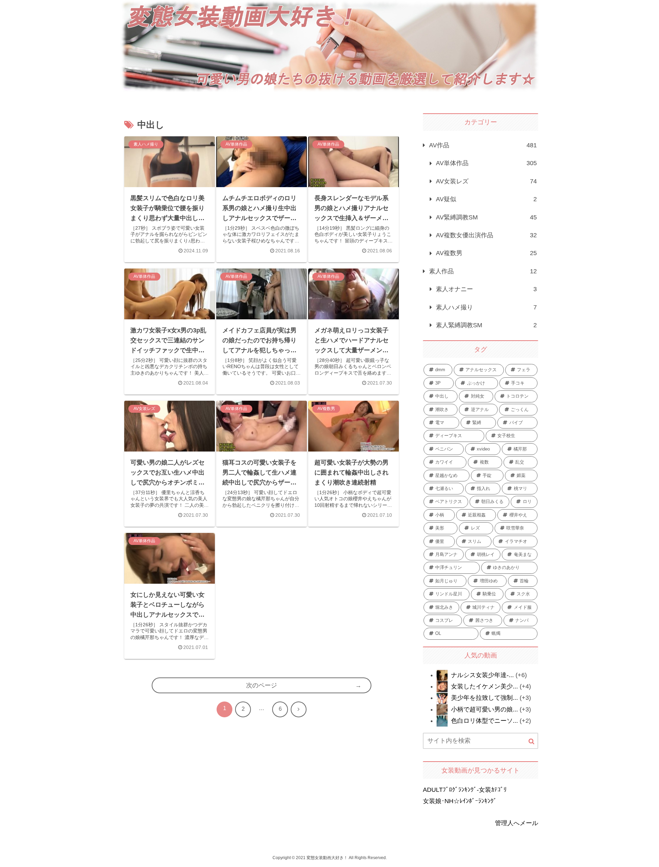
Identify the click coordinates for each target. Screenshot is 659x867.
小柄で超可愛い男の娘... (484, 709)
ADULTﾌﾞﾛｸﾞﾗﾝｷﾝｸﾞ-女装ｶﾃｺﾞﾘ (465, 789)
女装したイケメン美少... (484, 686)
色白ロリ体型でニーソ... (484, 720)
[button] (531, 741)
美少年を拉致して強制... (484, 697)
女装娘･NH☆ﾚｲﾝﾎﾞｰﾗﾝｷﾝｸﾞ (460, 801)
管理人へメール (516, 823)
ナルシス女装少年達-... (482, 675)
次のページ (261, 685)
